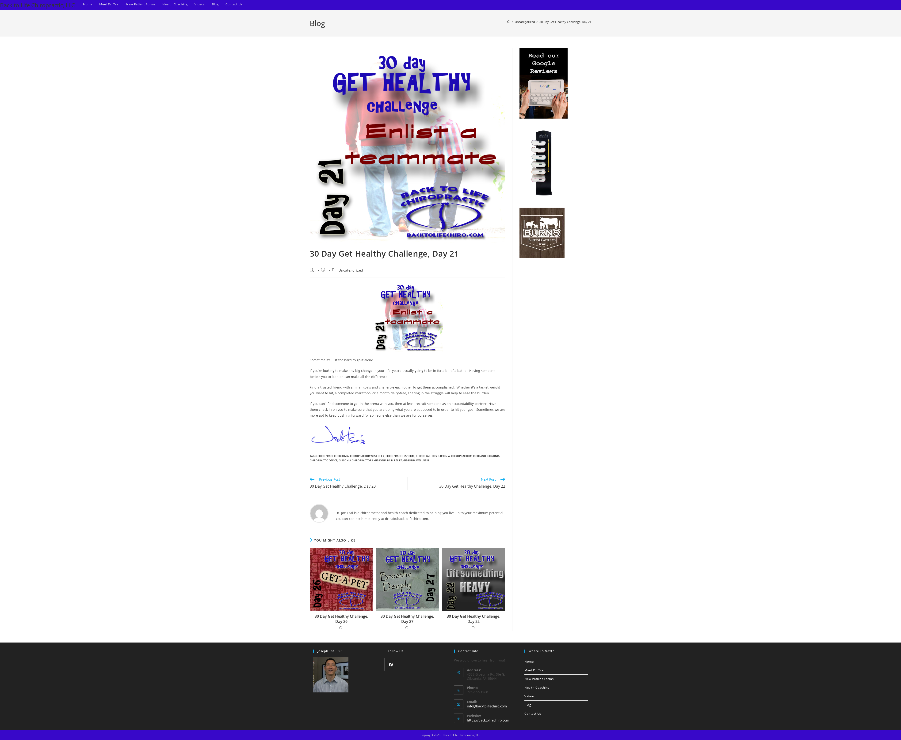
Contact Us (532, 713)
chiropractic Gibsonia (333, 456)
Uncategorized (351, 270)
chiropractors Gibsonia (433, 456)
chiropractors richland (468, 456)
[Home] (508, 22)
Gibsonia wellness (416, 460)
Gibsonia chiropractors (356, 460)
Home (529, 661)
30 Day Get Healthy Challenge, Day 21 (565, 22)
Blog (527, 705)
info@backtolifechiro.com (487, 706)
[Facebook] (390, 664)
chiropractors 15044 (400, 456)
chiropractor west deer (367, 456)
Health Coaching (537, 687)
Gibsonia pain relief (388, 460)
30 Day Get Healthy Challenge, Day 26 (341, 619)
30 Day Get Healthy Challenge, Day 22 (473, 619)
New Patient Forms (539, 679)
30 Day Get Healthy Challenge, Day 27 (407, 619)
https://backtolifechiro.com (488, 720)
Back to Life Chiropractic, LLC (37, 5)
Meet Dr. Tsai (534, 670)
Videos (529, 696)
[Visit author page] (319, 513)
